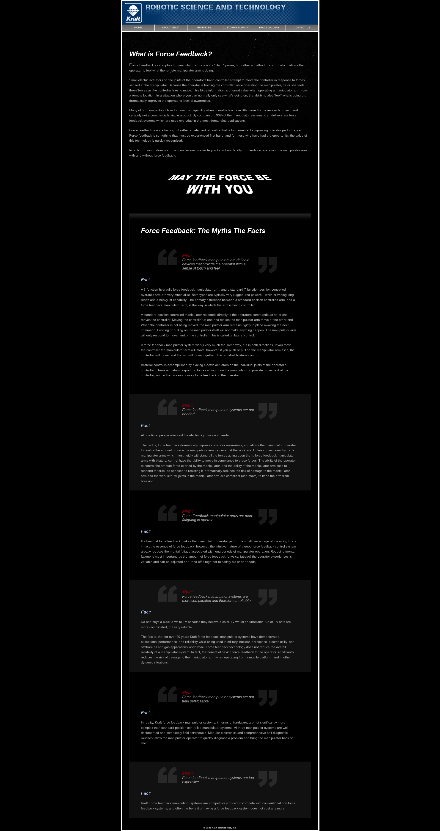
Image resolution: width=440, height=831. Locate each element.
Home (138, 27)
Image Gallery (269, 27)
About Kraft (171, 27)
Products (204, 27)
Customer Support (236, 27)
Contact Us (302, 27)
